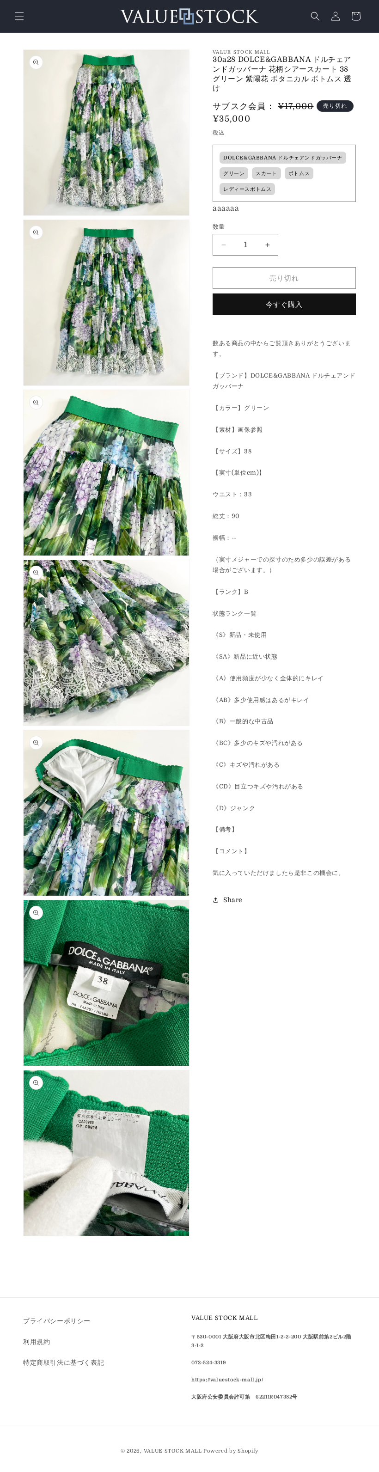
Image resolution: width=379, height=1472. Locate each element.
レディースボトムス (247, 189)
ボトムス (299, 174)
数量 (219, 226)
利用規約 (36, 1341)
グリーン (234, 174)
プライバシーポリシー (57, 1321)
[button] (19, 16)
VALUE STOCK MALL (173, 1451)
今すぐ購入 (284, 304)
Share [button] (233, 900)
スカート (266, 174)
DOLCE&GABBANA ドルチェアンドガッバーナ (282, 158)
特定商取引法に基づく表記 (63, 1362)
